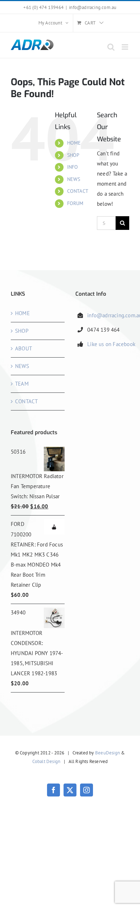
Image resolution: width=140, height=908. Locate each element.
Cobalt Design (46, 761)
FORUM (75, 203)
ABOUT (23, 348)
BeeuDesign (107, 753)
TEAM (22, 383)
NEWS (73, 179)
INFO (72, 167)
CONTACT (77, 191)
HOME (74, 143)
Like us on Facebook (111, 344)
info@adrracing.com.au (92, 7)
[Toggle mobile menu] (125, 47)
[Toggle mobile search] (111, 47)
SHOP (73, 155)
